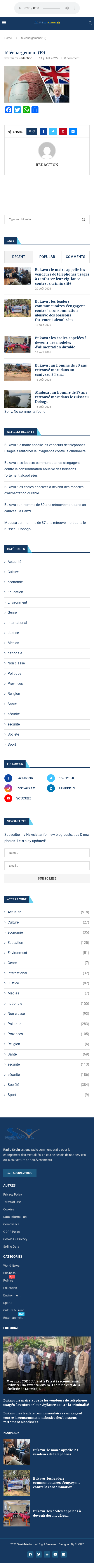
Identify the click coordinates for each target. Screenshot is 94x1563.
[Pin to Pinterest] (63, 131)
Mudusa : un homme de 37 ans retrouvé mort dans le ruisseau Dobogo (62, 397)
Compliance (11, 1224)
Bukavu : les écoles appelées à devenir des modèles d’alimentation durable (61, 342)
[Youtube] (55, 1554)
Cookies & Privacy (15, 1239)
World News (11, 1265)
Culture (13, 572)
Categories (12, 1256)
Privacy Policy (12, 1194)
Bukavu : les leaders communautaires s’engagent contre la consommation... (56, 1483)
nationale (15, 653)
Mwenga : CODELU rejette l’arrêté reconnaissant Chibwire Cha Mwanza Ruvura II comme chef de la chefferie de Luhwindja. (43, 1385)
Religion (14, 694)
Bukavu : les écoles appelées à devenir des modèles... (57, 1513)
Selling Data (11, 1246)
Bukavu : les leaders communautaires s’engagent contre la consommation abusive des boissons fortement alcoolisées (60, 310)
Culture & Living (13, 1310)
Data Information (15, 1216)
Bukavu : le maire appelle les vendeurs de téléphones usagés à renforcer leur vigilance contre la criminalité (62, 277)
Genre (12, 612)
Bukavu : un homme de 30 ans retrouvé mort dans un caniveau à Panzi (61, 370)
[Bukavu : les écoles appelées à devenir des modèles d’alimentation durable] (17, 344)
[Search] (90, 23)
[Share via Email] (73, 131)
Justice (13, 633)
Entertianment (13, 1317)
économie (15, 582)
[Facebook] (30, 1554)
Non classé (16, 663)
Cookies (8, 1209)
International (17, 623)
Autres (9, 1185)
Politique (14, 673)
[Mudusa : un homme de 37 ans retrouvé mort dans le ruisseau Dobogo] (17, 399)
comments (75, 257)
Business (9, 1273)
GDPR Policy (11, 1231)
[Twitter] (39, 1554)
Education (15, 592)
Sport (12, 744)
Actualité (14, 562)
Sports (7, 1302)
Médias (13, 643)
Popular (47, 257)
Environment (17, 602)
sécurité (14, 714)
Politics (8, 1280)
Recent (18, 257)
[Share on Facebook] (43, 131)
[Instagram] (47, 1554)
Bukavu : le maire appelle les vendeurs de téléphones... (55, 1452)
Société (13, 734)
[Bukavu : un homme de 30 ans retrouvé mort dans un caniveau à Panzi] (17, 372)
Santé (12, 704)
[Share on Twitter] (53, 131)
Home (8, 38)
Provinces (15, 683)
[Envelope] (64, 1554)
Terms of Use (12, 1201)
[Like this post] (33, 131)
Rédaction (25, 58)
